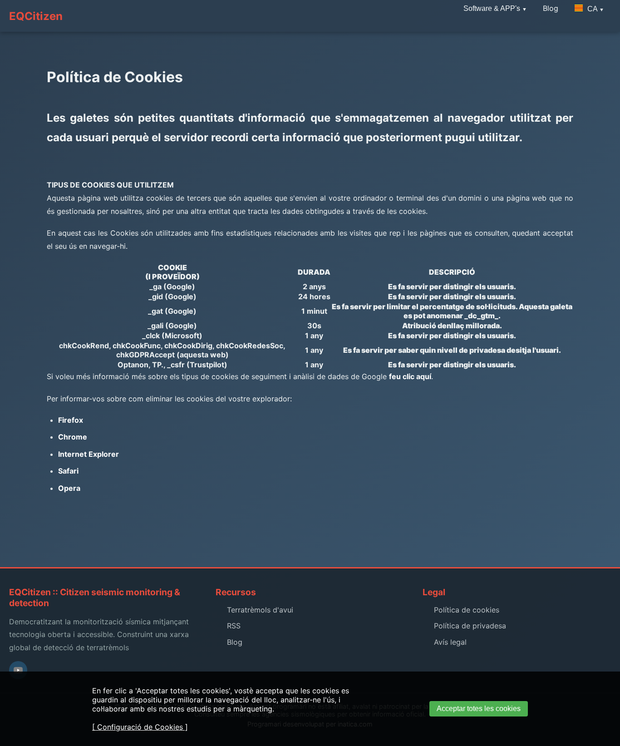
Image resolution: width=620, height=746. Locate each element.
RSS (234, 625)
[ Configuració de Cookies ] (140, 726)
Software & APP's (492, 8)
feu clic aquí (410, 376)
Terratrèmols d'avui (260, 609)
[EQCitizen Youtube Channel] (18, 670)
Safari (68, 470)
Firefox (70, 420)
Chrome (72, 436)
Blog (234, 642)
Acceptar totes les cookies (479, 708)
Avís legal (450, 642)
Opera (69, 488)
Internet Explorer (88, 454)
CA (592, 9)
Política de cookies (466, 609)
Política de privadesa (470, 625)
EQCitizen (36, 16)
